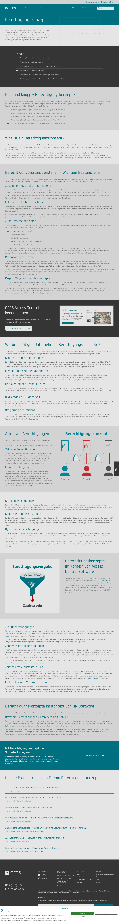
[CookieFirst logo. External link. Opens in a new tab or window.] (2, 910)
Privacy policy (65, 908)
